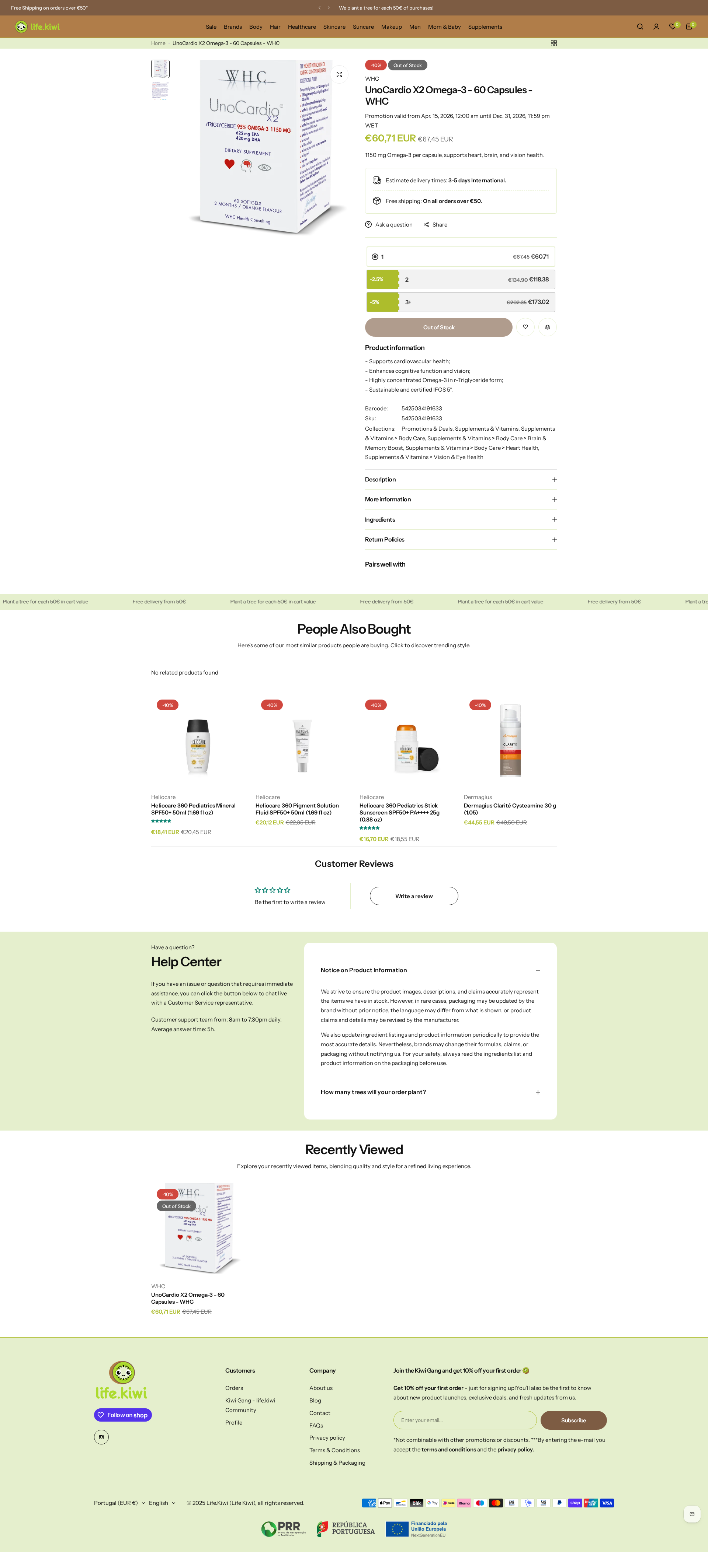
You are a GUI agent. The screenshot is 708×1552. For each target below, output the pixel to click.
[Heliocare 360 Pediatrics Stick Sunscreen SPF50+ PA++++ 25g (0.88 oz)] (406, 740)
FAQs (316, 1425)
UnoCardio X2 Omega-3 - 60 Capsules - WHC (188, 1298)
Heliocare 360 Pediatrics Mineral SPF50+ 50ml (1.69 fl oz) (193, 809)
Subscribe (573, 1420)
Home (158, 43)
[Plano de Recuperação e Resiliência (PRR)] (283, 1529)
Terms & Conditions (334, 1450)
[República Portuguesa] (345, 1529)
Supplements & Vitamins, (488, 428)
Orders (234, 1387)
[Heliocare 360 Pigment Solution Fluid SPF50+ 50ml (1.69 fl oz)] (302, 740)
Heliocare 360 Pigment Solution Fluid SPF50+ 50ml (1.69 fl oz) (297, 809)
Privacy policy (327, 1437)
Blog (315, 1400)
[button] (319, 8)
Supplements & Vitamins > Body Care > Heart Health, (472, 447)
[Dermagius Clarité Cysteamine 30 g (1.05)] (510, 740)
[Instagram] (101, 1437)
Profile (233, 1422)
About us (321, 1387)
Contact (319, 1412)
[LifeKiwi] (37, 27)
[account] (656, 26)
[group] (263, 150)
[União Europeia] (416, 1529)
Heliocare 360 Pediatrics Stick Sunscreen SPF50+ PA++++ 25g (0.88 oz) (400, 812)
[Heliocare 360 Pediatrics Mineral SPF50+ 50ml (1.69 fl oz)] (197, 740)
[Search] (640, 26)
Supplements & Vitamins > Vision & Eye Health (424, 456)
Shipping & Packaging (337, 1462)
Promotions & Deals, (428, 428)
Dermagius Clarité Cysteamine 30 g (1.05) (510, 809)
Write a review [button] (414, 896)
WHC (372, 78)
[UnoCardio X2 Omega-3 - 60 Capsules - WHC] (197, 1229)
